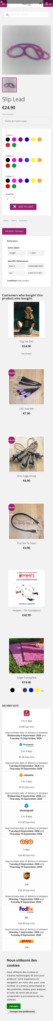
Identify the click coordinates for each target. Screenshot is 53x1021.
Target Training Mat (26, 677)
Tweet (14, 220)
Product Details (14, 231)
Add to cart (23, 206)
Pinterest (23, 220)
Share (5, 220)
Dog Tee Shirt (26, 341)
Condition (12, 280)
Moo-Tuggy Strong (26, 476)
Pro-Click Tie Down (26, 543)
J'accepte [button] (13, 1006)
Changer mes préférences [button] (22, 1011)
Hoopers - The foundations (27, 610)
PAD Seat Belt (27, 408)
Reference (12, 241)
